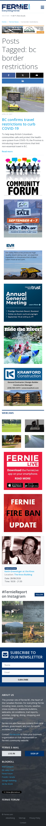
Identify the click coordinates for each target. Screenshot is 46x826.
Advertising (10, 818)
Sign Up (34, 753)
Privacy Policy (35, 818)
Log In (11, 753)
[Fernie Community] (17, 6)
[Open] (12, 611)
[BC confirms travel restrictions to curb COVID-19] (23, 99)
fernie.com (15, 734)
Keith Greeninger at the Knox (19, 571)
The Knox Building (23, 574)
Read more (7, 151)
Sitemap (22, 818)
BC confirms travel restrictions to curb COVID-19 (18, 124)
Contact (23, 822)
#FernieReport (7, 766)
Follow (39, 594)
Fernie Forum (7, 773)
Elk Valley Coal (8, 770)
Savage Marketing (9, 780)
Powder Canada (8, 777)
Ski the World (7, 784)
